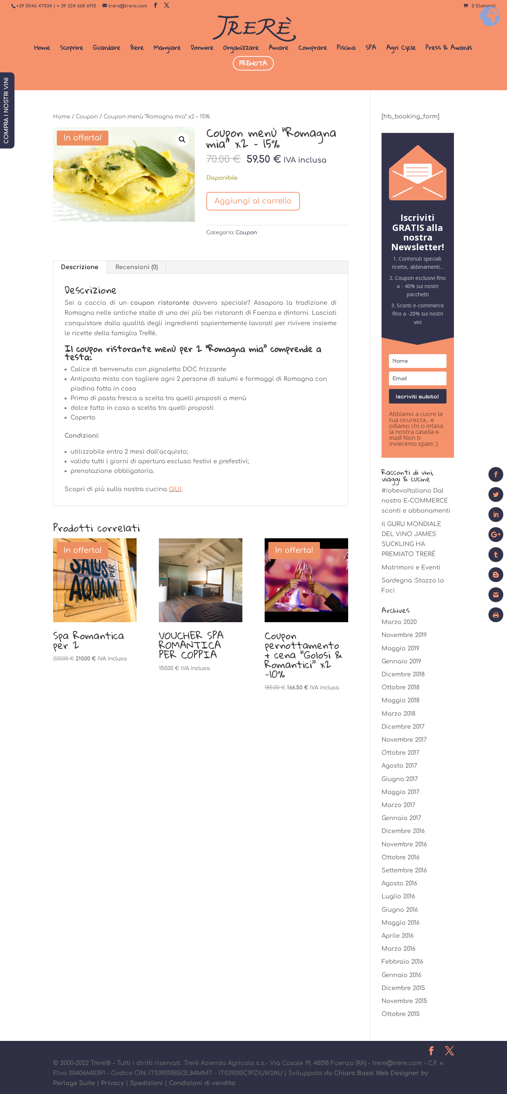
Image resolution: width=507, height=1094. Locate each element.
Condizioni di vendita (202, 1083)
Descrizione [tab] (79, 267)
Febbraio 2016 (402, 962)
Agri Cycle (401, 49)
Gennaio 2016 (401, 975)
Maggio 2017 (400, 792)
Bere (137, 49)
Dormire (202, 49)
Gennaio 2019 (401, 661)
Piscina (346, 49)
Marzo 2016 (398, 949)
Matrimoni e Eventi (411, 567)
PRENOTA (253, 63)
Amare (278, 49)
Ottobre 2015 (401, 1014)
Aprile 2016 (397, 936)
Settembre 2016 (404, 870)
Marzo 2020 (399, 622)
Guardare (106, 49)
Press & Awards (449, 49)
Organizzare (241, 49)
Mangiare (167, 49)
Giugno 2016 (400, 910)
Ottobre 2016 (400, 857)
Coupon (87, 117)
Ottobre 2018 (400, 687)
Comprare (312, 49)
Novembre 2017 (404, 740)
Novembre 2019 (404, 635)
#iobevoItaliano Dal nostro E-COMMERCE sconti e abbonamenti (416, 500)
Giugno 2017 (400, 779)
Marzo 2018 (398, 714)
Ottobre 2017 (400, 753)
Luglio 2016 (398, 896)
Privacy (112, 1083)
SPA (371, 49)
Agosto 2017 (399, 765)
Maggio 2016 (400, 923)
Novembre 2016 (404, 844)
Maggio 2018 (400, 700)
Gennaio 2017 (401, 818)
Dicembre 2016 (403, 831)
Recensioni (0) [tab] (136, 267)
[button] (182, 139)
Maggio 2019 (400, 648)
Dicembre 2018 (403, 674)
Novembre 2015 (404, 1001)
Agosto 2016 (399, 883)
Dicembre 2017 (403, 727)
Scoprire (71, 49)
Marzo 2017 (398, 805)
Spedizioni (146, 1083)
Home (42, 49)
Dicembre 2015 (403, 988)
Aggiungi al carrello (253, 201)
